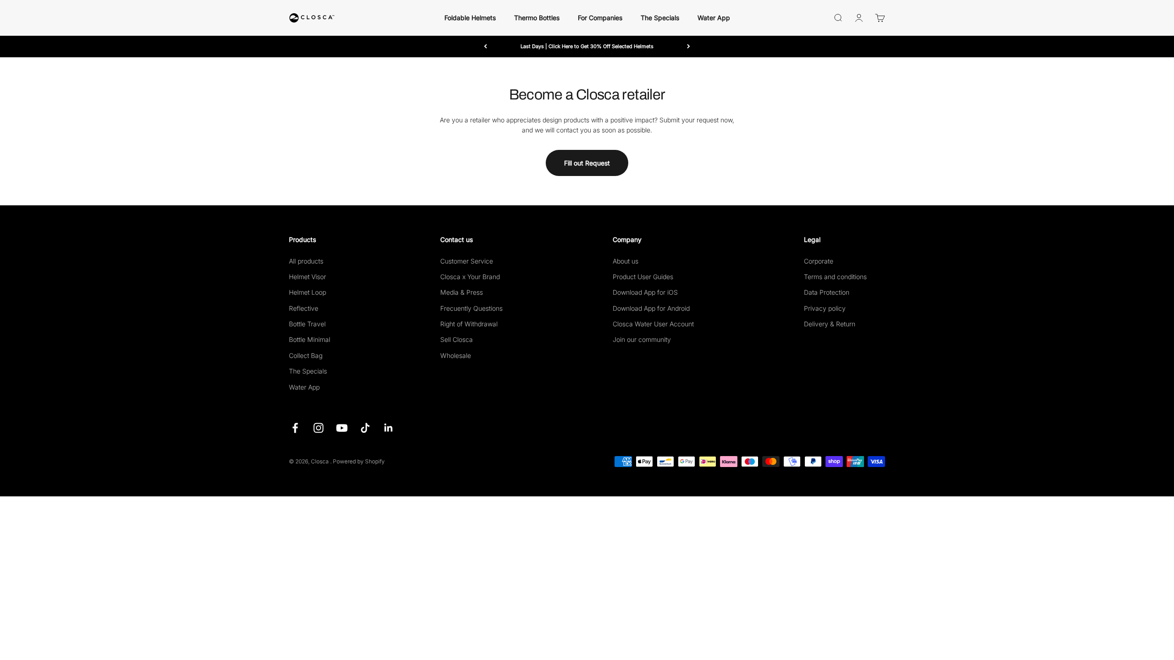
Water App (714, 18)
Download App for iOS (645, 292)
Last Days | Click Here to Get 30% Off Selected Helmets (587, 46)
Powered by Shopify (359, 461)
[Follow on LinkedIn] (388, 428)
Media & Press (461, 292)
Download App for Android (651, 308)
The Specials (660, 18)
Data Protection (826, 292)
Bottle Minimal (309, 339)
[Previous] (485, 46)
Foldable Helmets (470, 18)
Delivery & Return (829, 324)
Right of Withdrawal (469, 324)
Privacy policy (825, 308)
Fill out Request (587, 163)
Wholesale (455, 355)
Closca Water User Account (653, 324)
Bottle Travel (307, 324)
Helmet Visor (307, 276)
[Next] (688, 46)
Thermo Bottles (536, 18)
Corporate (818, 261)
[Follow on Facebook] (295, 428)
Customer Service (466, 261)
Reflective (303, 308)
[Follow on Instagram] (318, 428)
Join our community (642, 339)
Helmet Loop (307, 292)
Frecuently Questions (471, 308)
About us (625, 261)
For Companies (600, 18)
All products (306, 261)
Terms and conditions (835, 276)
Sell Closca (456, 339)
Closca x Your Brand (470, 276)
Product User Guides (643, 276)
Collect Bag (305, 355)
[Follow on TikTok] (365, 428)
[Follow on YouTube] (342, 428)
